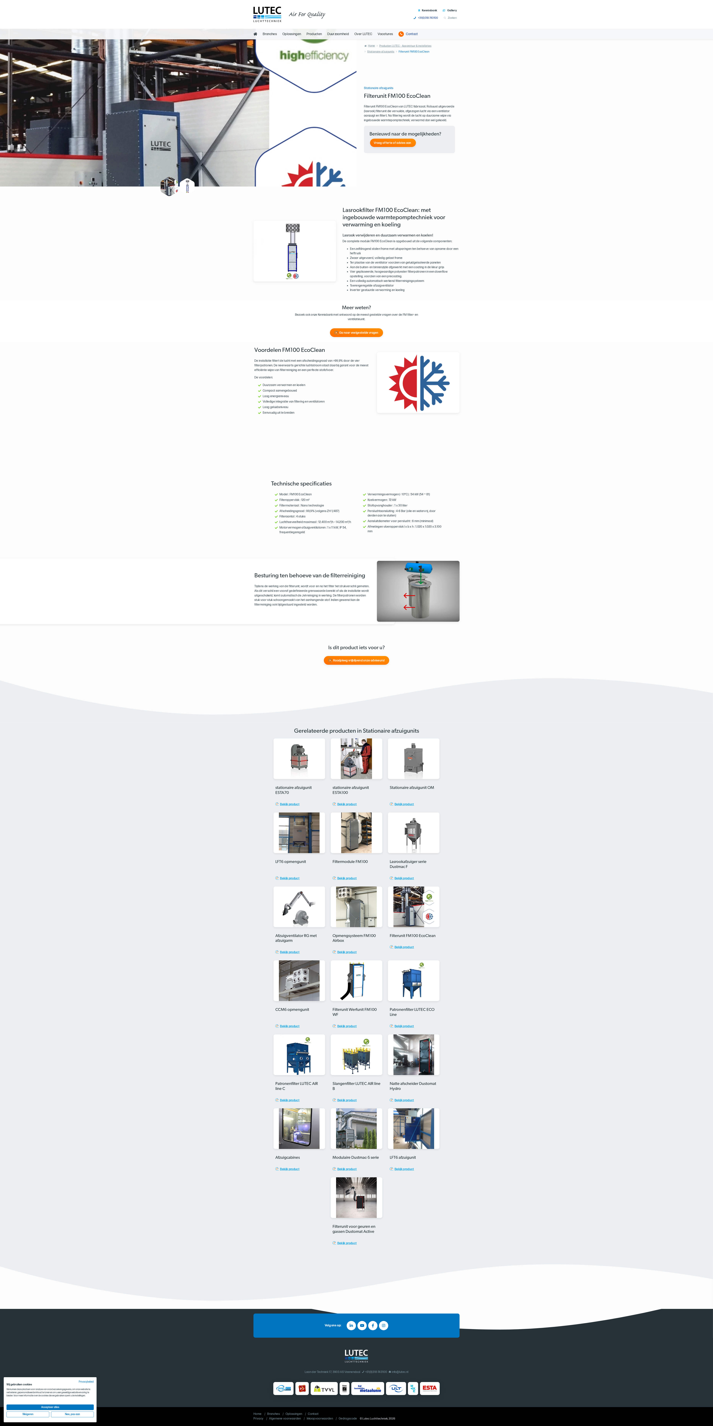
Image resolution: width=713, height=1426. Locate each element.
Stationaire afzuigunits (380, 51)
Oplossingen (291, 34)
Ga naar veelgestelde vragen (358, 333)
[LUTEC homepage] (267, 14)
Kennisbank (429, 10)
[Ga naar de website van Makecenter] (413, 1388)
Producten (314, 34)
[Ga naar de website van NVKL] (283, 1388)
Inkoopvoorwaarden (320, 1418)
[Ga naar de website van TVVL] (324, 1388)
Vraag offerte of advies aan (392, 143)
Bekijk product (289, 804)
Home (371, 45)
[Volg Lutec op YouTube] (362, 1325)
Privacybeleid (86, 1381)
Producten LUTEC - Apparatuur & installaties (405, 46)
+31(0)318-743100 (428, 17)
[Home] (255, 34)
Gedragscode (348, 1418)
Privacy (258, 1418)
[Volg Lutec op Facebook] (372, 1325)
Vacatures (385, 34)
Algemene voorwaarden (285, 1418)
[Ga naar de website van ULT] (396, 1388)
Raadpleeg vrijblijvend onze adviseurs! (359, 660)
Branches (270, 34)
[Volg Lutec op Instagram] (383, 1325)
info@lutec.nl (400, 1372)
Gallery (452, 10)
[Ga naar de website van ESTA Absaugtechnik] (430, 1388)
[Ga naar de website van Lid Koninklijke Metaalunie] (367, 1388)
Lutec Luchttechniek (375, 1418)
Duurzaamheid (338, 34)
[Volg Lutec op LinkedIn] (351, 1325)
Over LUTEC (363, 34)
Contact (412, 34)
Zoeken (452, 17)
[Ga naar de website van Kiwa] (344, 1388)
